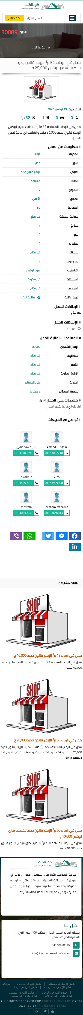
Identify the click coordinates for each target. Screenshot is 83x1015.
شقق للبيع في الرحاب (24, 987)
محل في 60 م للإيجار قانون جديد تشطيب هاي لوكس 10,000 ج (45, 833)
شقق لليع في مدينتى (29, 983)
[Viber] (16, 536)
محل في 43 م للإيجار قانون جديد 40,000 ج (48, 656)
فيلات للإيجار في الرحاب (59, 995)
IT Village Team (51, 1005)
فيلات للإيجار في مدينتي (24, 995)
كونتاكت (62, 874)
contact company (56, 1001)
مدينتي (26, 880)
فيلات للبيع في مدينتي (21, 992)
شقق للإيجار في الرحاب (57, 987)
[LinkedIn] (74, 547)
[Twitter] (48, 536)
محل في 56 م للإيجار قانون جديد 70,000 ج (48, 740)
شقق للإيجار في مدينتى (61, 983)
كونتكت (5, 983)
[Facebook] (74, 536)
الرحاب (14, 880)
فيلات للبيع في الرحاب (54, 992)
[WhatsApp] (29, 536)
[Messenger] (61, 536)
